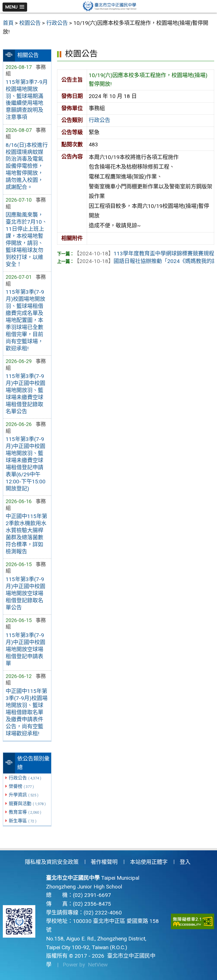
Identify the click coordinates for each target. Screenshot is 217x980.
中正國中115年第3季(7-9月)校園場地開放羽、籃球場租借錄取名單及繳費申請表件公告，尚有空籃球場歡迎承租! (26, 712)
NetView (98, 964)
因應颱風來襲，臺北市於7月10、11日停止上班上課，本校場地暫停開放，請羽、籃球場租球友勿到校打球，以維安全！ (26, 240)
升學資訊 (23, 795)
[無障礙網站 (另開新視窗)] (192, 921)
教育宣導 (25, 812)
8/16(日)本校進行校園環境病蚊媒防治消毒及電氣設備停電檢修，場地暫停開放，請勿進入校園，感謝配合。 (27, 166)
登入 (185, 862)
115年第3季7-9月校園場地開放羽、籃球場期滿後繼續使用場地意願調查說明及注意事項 (27, 100)
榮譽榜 (21, 786)
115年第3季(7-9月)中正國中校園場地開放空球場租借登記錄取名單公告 (25, 593)
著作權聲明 (104, 862)
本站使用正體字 (149, 862)
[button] (15, 7)
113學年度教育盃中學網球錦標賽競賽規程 (144, 253)
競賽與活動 (27, 803)
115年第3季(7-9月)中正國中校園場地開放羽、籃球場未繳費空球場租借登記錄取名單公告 (25, 394)
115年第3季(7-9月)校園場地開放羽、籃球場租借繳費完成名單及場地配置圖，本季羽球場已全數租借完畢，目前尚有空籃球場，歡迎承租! (25, 320)
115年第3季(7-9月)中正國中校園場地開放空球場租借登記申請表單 (25, 649)
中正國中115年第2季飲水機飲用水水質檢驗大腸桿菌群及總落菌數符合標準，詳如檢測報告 (26, 534)
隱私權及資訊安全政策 (52, 862)
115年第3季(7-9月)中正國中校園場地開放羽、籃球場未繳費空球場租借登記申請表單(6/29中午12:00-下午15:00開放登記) (25, 464)
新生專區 (22, 820)
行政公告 (25, 778)
